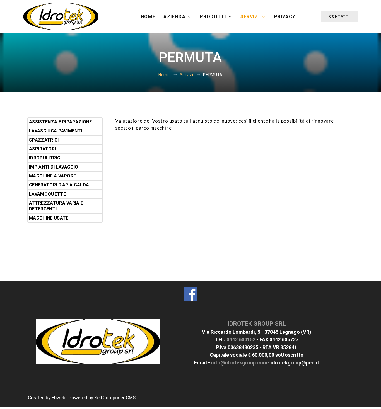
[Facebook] (190, 293)
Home (148, 16)
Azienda (175, 16)
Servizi (250, 16)
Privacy (285, 16)
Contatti (339, 16)
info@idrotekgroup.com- (240, 363)
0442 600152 (240, 339)
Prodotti (214, 16)
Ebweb (58, 397)
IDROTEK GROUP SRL (256, 323)
